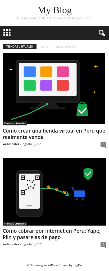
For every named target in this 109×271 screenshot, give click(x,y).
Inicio (44, 46)
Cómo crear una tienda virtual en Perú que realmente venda (54, 134)
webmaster (11, 144)
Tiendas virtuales (15, 123)
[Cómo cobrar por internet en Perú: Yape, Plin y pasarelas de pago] (54, 192)
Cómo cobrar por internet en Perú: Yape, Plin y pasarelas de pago (52, 234)
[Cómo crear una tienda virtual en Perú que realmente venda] (54, 89)
